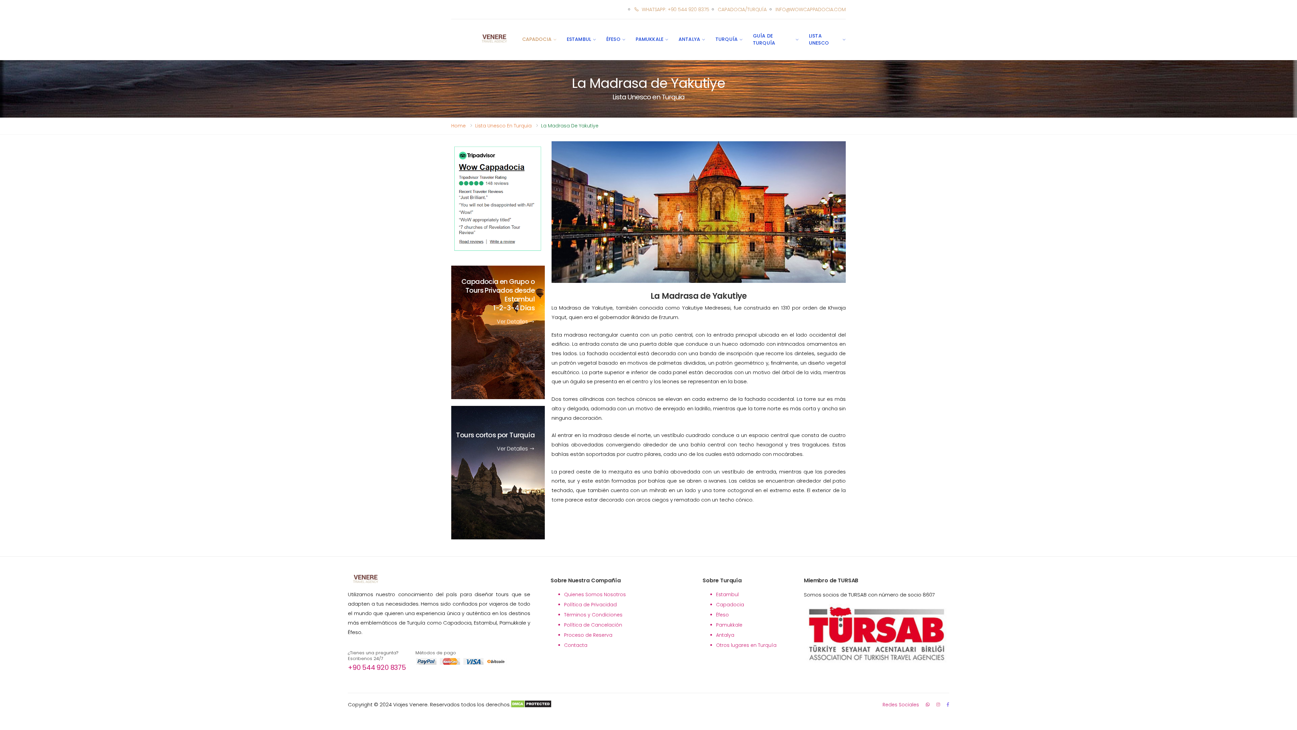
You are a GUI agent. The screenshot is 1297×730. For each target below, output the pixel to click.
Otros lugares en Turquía (746, 645)
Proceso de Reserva (588, 635)
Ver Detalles (513, 322)
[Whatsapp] (928, 704)
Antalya (689, 39)
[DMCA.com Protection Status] (531, 704)
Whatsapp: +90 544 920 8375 (675, 9)
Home (458, 125)
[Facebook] (948, 704)
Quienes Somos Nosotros (595, 594)
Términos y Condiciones (593, 614)
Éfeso (613, 39)
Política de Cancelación (593, 625)
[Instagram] (938, 704)
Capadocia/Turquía (742, 9)
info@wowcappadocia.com (810, 9)
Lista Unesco (819, 39)
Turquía (726, 39)
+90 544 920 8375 (377, 667)
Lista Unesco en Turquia (503, 125)
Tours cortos (495, 435)
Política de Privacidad (590, 604)
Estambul (579, 39)
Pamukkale (649, 39)
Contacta (575, 645)
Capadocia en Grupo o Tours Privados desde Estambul (498, 295)
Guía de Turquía (764, 39)
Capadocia (537, 39)
